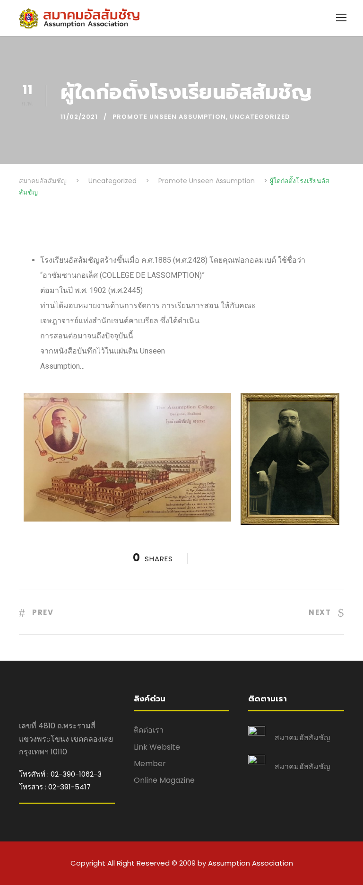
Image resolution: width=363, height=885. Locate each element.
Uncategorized (260, 116)
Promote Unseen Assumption (169, 116)
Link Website (157, 747)
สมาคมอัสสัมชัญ (302, 737)
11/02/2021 (79, 116)
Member (150, 763)
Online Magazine (164, 780)
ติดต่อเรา (149, 730)
